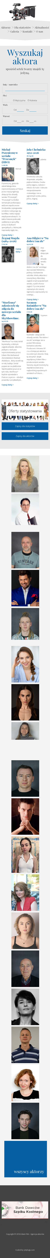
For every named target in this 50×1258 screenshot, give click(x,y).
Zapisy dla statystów (25, 426)
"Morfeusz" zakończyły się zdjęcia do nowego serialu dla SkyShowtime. (11, 310)
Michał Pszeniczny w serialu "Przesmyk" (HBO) (10, 156)
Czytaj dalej (7, 235)
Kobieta (33, 100)
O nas (39, 31)
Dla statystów (22, 27)
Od (15, 109)
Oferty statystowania (25, 410)
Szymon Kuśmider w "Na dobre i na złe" (36, 306)
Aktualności (42, 27)
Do (27, 109)
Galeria (14, 31)
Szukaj (25, 130)
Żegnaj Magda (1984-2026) (10, 239)
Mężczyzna (20, 100)
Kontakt (27, 31)
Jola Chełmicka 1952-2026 (36, 151)
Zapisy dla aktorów (25, 436)
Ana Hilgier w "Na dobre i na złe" (37, 239)
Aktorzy (6, 27)
